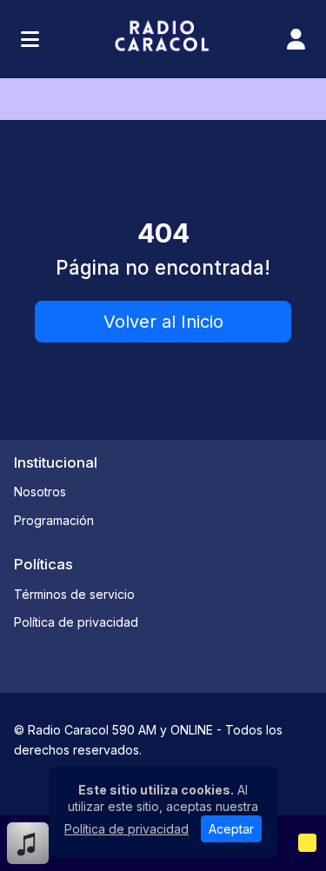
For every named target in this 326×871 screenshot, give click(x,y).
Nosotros (40, 491)
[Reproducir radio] (307, 843)
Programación (54, 520)
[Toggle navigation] (30, 39)
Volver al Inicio (163, 321)
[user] (296, 39)
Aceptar (231, 828)
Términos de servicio (74, 594)
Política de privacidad (76, 622)
